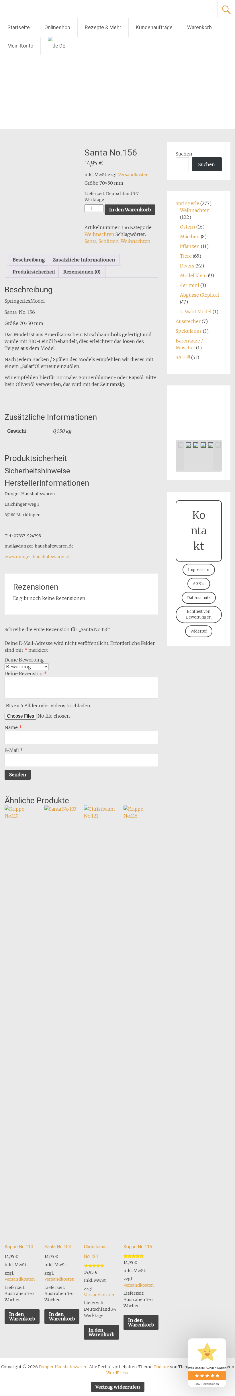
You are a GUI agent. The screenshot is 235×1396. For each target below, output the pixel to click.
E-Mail (14, 750)
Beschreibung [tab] (29, 260)
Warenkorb (199, 27)
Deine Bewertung (24, 660)
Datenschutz (198, 597)
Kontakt (199, 531)
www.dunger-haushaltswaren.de (38, 556)
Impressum (198, 569)
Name (13, 727)
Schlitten (109, 241)
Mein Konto (20, 46)
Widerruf (199, 631)
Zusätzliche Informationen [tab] (84, 260)
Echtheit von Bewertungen (198, 614)
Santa (91, 241)
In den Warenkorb (130, 209)
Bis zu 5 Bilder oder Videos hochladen (48, 705)
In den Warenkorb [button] (22, 1316)
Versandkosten (133, 174)
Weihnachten (99, 234)
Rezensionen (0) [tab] (82, 272)
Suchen (184, 154)
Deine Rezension (26, 673)
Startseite (18, 27)
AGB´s (198, 583)
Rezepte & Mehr (103, 27)
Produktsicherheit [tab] (34, 272)
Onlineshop (57, 27)
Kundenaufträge (154, 27)
